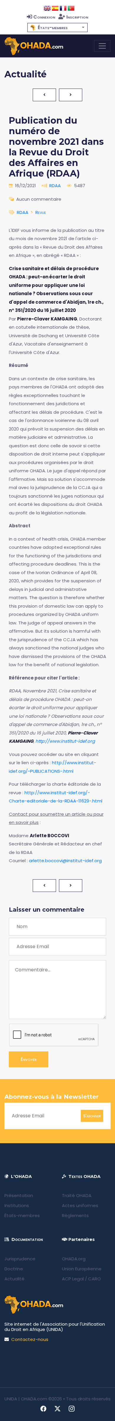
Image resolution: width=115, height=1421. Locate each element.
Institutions (16, 1205)
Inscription (77, 17)
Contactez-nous (29, 1339)
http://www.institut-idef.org (65, 741)
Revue (40, 212)
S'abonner (92, 1115)
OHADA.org (74, 1259)
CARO (94, 1279)
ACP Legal (73, 1279)
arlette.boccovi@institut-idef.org (65, 860)
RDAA (55, 185)
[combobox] (57, 27)
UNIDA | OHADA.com (25, 1399)
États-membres (22, 1215)
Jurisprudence (19, 1259)
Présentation (18, 1195)
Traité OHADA (76, 1195)
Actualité (14, 1279)
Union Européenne (81, 1269)
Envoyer (29, 1059)
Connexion (44, 17)
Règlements (75, 1215)
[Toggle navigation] (102, 46)
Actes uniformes (80, 1205)
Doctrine (13, 1269)
